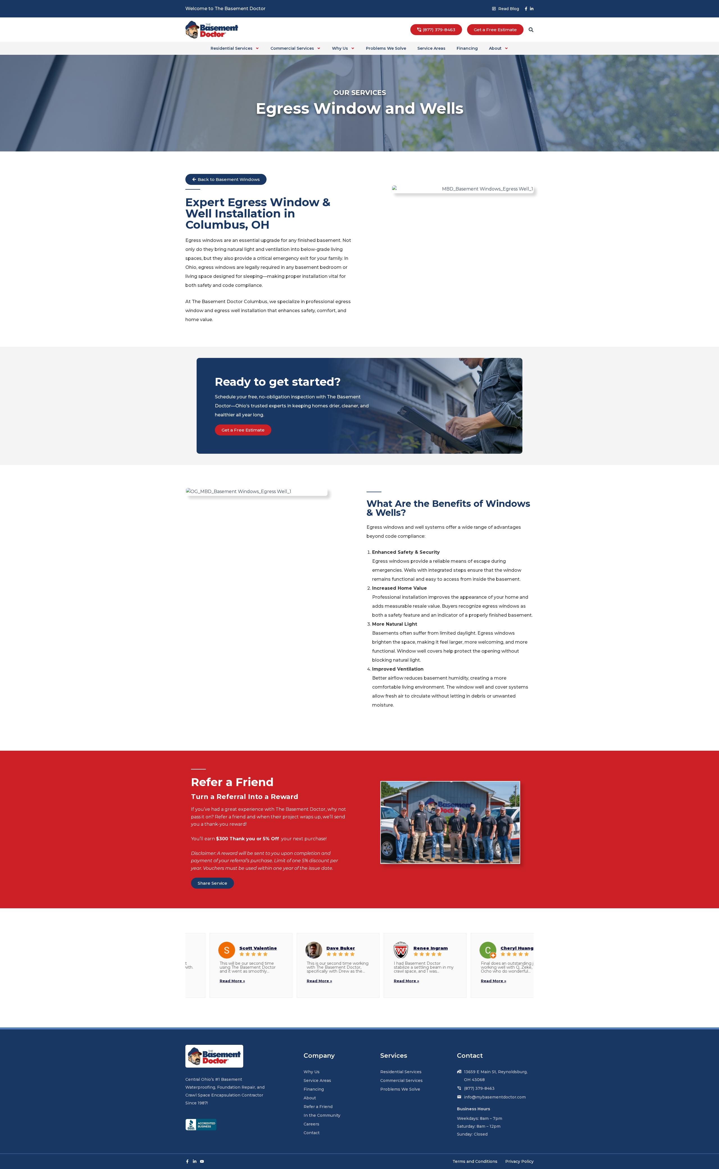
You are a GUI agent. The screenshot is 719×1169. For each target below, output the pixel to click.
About (495, 48)
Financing (467, 48)
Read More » (209, 981)
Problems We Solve (386, 48)
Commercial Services (292, 48)
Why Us (340, 48)
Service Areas (431, 48)
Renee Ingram (407, 948)
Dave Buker (317, 948)
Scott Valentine (235, 948)
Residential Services (231, 48)
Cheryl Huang (493, 948)
